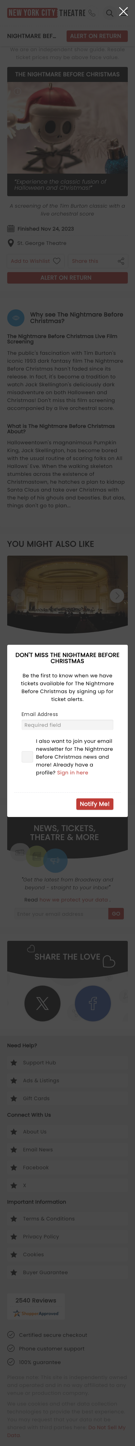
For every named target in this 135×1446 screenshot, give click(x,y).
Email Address (40, 714)
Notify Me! (95, 804)
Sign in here (73, 772)
